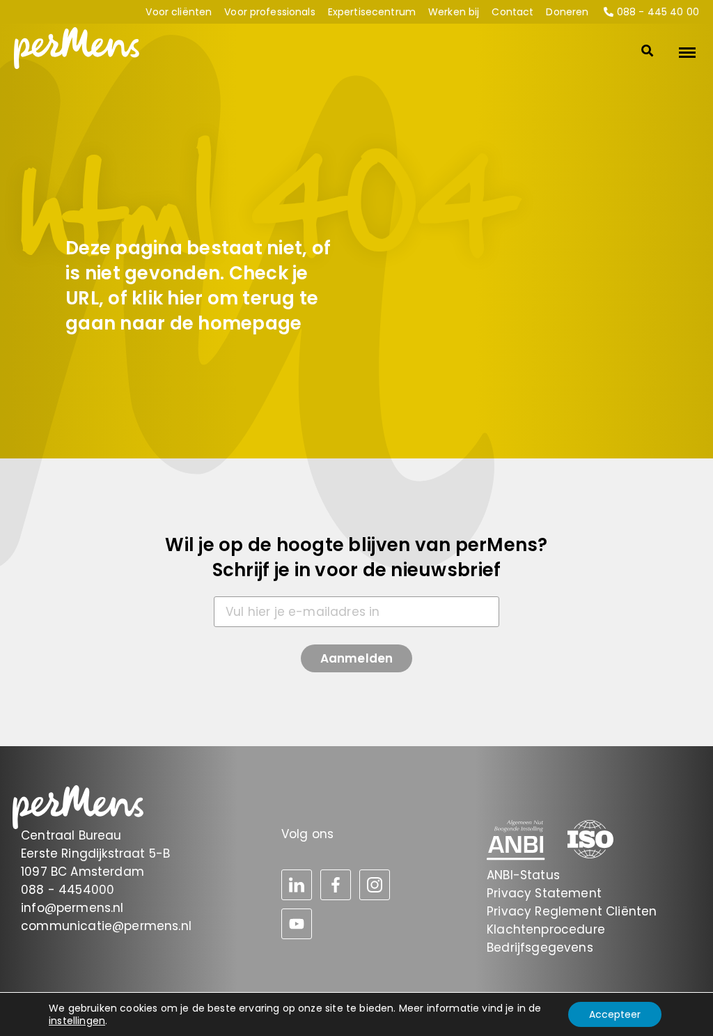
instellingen (77, 1020)
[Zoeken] (637, 52)
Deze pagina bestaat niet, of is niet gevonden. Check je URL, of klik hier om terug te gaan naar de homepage (198, 285)
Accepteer (615, 1014)
